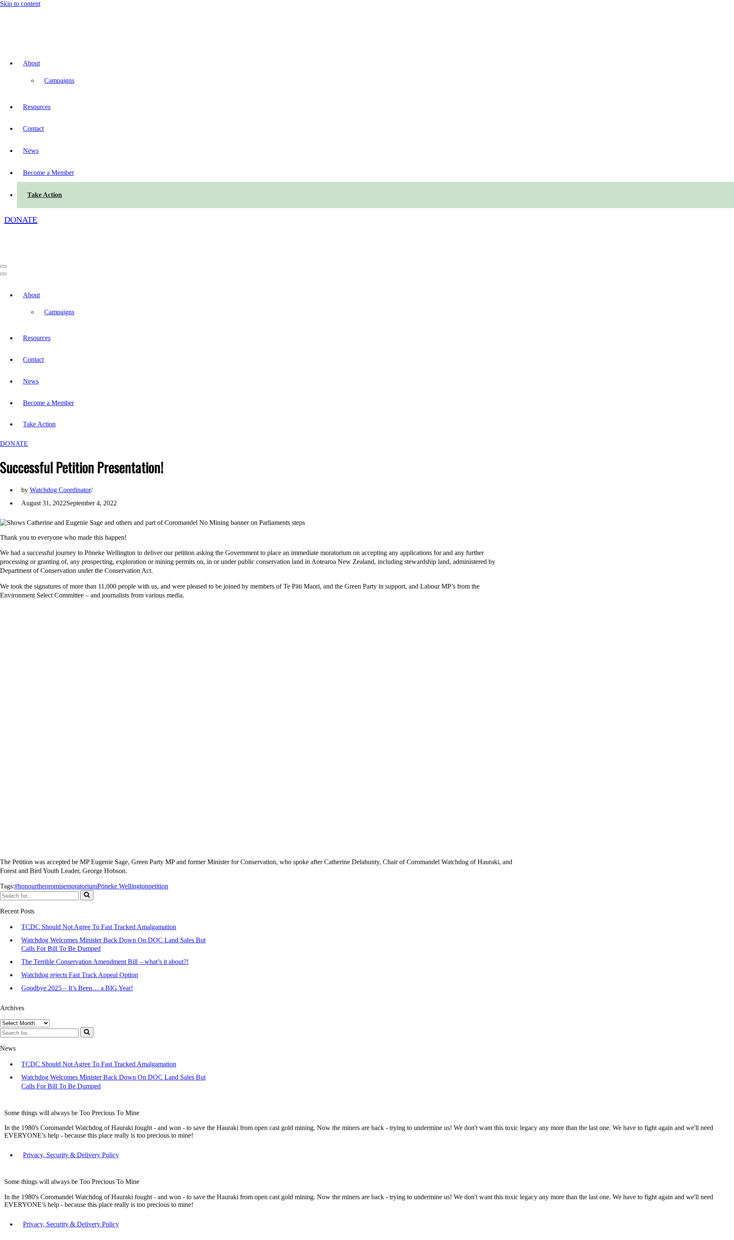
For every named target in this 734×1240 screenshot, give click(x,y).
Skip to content (20, 3)
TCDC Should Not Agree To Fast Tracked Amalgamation (98, 926)
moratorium (81, 886)
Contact (33, 128)
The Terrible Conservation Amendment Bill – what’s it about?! (105, 961)
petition (158, 886)
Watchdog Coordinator (60, 489)
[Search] (86, 895)
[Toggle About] (148, 295)
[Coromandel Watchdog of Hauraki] (45, 39)
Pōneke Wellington (122, 886)
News (31, 150)
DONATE (20, 219)
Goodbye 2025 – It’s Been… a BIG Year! (77, 988)
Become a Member (48, 172)
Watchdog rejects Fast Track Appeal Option (79, 974)
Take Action (44, 194)
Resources (37, 106)
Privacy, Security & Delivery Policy (71, 1154)
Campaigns (59, 80)
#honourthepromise (40, 886)
